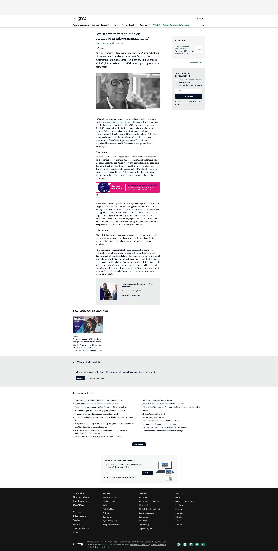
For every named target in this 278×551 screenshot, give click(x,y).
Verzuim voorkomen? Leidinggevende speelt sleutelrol (96, 414)
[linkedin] (185, 544)
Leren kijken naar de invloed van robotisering (160, 421)
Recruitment (180, 509)
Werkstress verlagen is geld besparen (157, 400)
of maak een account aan (96, 378)
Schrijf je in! (189, 96)
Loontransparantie (146, 513)
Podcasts (106, 513)
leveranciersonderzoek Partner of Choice (121, 122)
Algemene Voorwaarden (139, 544)
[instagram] (191, 544)
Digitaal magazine (110, 521)
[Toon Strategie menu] (148, 24)
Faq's (105, 505)
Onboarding (144, 525)
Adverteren (77, 520)
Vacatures (76, 524)
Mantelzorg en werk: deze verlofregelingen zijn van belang (165, 427)
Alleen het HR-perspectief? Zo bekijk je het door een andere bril (100, 410)
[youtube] (203, 544)
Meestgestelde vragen (81, 528)
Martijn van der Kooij (104, 43)
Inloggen (200, 19)
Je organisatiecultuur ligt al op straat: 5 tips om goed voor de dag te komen (104, 424)
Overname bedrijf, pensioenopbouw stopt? (159, 424)
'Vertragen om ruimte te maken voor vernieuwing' (162, 431)
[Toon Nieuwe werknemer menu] (109, 24)
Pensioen (179, 505)
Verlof (177, 521)
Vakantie (178, 517)
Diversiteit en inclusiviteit (149, 509)
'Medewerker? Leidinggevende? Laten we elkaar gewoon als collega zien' (171, 407)
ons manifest (125, 542)
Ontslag (178, 497)
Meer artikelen (139, 444)
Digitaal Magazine (79, 516)
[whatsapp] (197, 544)
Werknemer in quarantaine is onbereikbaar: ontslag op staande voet (102, 407)
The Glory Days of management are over (91, 427)
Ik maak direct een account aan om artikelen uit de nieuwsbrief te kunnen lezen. (190, 82)
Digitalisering (144, 505)
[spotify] (179, 544)
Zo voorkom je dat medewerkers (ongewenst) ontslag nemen (99, 400)
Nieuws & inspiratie (110, 497)
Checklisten (107, 517)
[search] (203, 25)
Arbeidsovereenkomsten (149, 501)
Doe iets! (145, 410)
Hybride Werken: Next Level (153, 414)
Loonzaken (143, 517)
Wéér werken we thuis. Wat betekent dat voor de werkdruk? (98, 437)
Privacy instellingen (101, 547)
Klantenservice (81, 501)
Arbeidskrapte (144, 497)
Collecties (78, 493)
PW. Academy (78, 512)
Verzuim (178, 525)
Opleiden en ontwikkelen (185, 501)
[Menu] (74, 19)
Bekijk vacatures (195, 62)
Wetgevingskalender (111, 525)
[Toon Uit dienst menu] (135, 24)
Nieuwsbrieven (81, 497)
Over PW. (78, 504)
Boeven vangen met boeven (153, 417)
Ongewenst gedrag (146, 529)
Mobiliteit (143, 521)
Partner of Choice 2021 (131, 295)
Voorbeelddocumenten (112, 501)
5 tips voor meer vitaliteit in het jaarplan (102, 404)
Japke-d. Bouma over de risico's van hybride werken (163, 404)
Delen (102, 48)
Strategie (179, 513)
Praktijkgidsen (108, 509)
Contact (76, 532)
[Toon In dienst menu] (122, 24)
